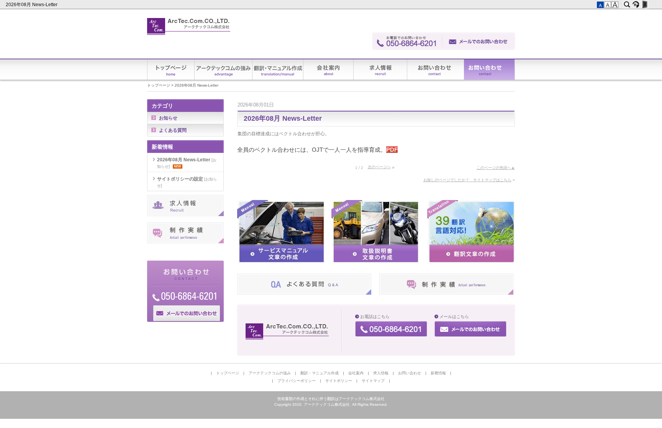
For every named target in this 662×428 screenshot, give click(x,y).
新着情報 (489, 69)
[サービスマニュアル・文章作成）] (281, 262)
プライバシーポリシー (296, 381)
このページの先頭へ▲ (496, 168)
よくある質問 (173, 130)
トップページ (171, 69)
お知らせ (168, 118)
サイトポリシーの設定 (180, 179)
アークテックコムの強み (223, 69)
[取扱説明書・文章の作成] (375, 262)
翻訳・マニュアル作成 (277, 69)
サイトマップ (373, 381)
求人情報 (380, 69)
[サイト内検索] (627, 4)
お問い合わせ (435, 69)
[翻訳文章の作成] (471, 262)
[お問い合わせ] (479, 41)
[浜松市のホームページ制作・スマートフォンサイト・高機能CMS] (635, 4)
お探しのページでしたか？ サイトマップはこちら (467, 180)
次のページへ (379, 167)
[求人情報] (185, 214)
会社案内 (328, 69)
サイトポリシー (338, 381)
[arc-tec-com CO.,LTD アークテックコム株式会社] (288, 331)
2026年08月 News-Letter (32, 4)
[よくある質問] (304, 293)
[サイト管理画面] (644, 4)
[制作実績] (446, 293)
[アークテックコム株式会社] (189, 26)
